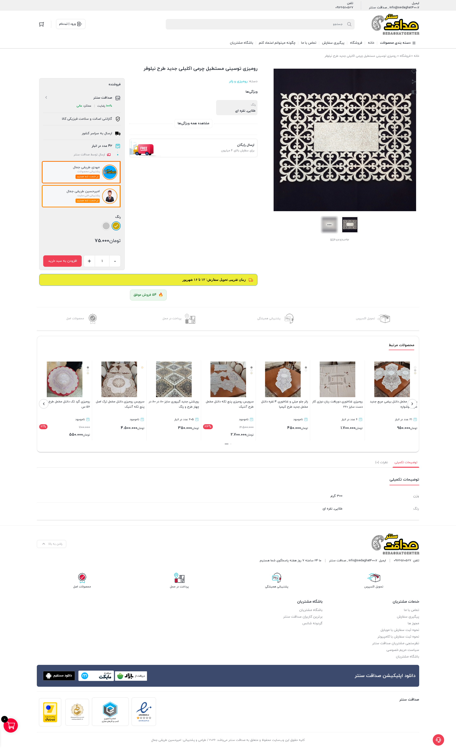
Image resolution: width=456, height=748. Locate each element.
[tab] (406, 462)
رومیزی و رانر (238, 81)
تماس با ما (411, 610)
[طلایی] (116, 225)
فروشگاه (405, 56)
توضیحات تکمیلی (405, 462)
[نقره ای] (106, 225)
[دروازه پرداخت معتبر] (50, 712)
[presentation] (412, 404)
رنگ (118, 217)
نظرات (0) (381, 462)
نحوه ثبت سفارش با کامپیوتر (398, 636)
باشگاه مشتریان (407, 656)
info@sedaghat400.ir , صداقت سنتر (394, 7)
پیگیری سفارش (408, 617)
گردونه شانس (312, 623)
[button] (230, 443)
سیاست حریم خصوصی (402, 650)
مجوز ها (413, 623)
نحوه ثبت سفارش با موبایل (399, 630)
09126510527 (344, 7)
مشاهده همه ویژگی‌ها (193, 123)
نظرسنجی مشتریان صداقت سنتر (395, 643)
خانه (416, 56)
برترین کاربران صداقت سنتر (303, 617)
